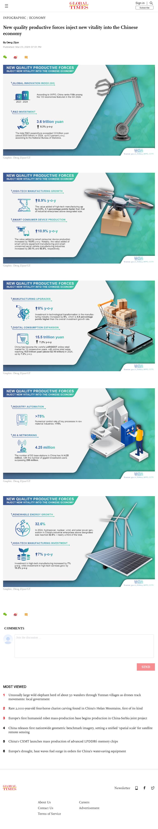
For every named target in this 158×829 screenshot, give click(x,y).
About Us (44, 802)
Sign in (140, 3)
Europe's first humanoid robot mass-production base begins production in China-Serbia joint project (77, 718)
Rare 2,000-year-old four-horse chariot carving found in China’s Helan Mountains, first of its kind (75, 708)
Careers (84, 802)
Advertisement (89, 808)
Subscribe (144, 7)
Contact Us (45, 808)
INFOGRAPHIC (14, 18)
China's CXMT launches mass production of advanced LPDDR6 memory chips (63, 741)
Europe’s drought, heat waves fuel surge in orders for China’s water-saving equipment (67, 751)
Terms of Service (49, 814)
